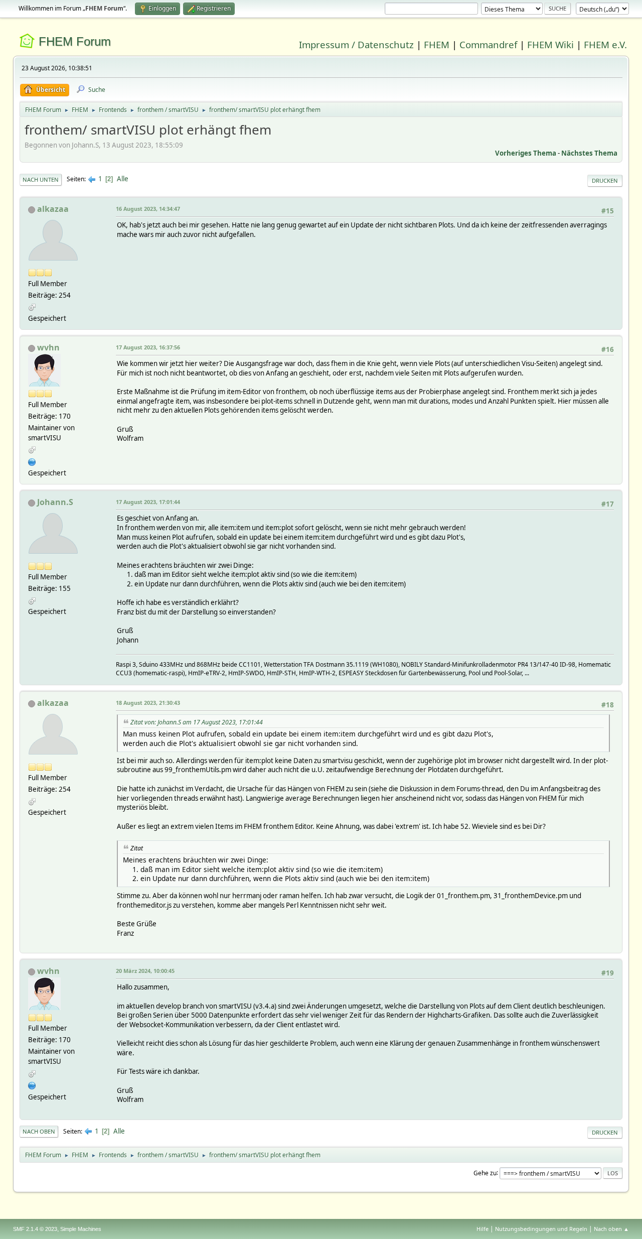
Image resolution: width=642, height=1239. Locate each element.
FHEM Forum (75, 41)
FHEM (436, 44)
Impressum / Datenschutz (356, 44)
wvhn (48, 347)
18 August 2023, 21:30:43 (148, 702)
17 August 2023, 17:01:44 (148, 502)
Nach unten (41, 179)
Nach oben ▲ (611, 1228)
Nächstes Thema (589, 153)
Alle (122, 178)
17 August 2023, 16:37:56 (148, 347)
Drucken (605, 180)
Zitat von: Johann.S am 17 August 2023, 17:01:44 (196, 722)
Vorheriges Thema (525, 153)
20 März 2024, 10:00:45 (145, 970)
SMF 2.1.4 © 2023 (35, 1229)
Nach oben (39, 1131)
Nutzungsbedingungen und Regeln (541, 1228)
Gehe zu (485, 1172)
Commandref (488, 44)
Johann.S (55, 502)
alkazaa (53, 208)
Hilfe (482, 1228)
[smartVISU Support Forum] (32, 460)
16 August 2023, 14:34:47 (148, 208)
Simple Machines (80, 1229)
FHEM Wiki (550, 44)
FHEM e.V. (605, 44)
